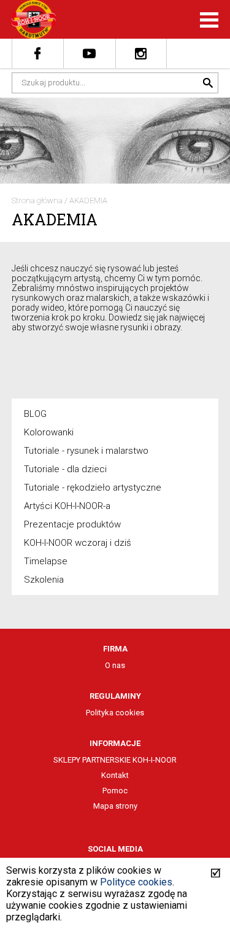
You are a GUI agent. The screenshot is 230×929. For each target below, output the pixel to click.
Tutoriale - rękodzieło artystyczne (92, 487)
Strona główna (37, 200)
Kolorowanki (49, 432)
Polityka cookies (115, 712)
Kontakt (115, 775)
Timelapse (45, 561)
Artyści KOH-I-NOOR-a (67, 505)
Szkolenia (44, 579)
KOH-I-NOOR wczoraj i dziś (77, 542)
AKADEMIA (88, 200)
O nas (115, 665)
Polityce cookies (136, 882)
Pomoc (115, 790)
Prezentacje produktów (72, 524)
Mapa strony (115, 805)
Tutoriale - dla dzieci (65, 469)
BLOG (35, 413)
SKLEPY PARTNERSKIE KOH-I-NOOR (115, 759)
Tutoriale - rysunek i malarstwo (86, 450)
